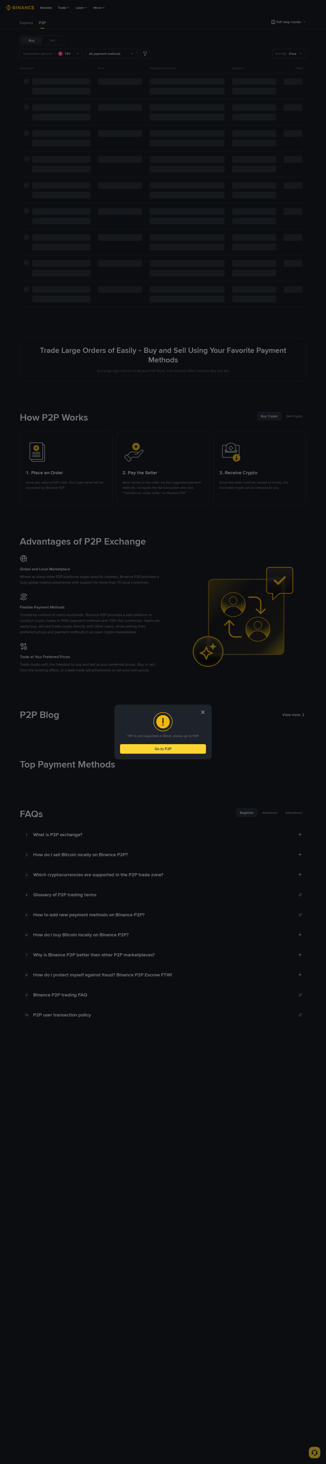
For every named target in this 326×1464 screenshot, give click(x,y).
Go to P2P (163, 748)
